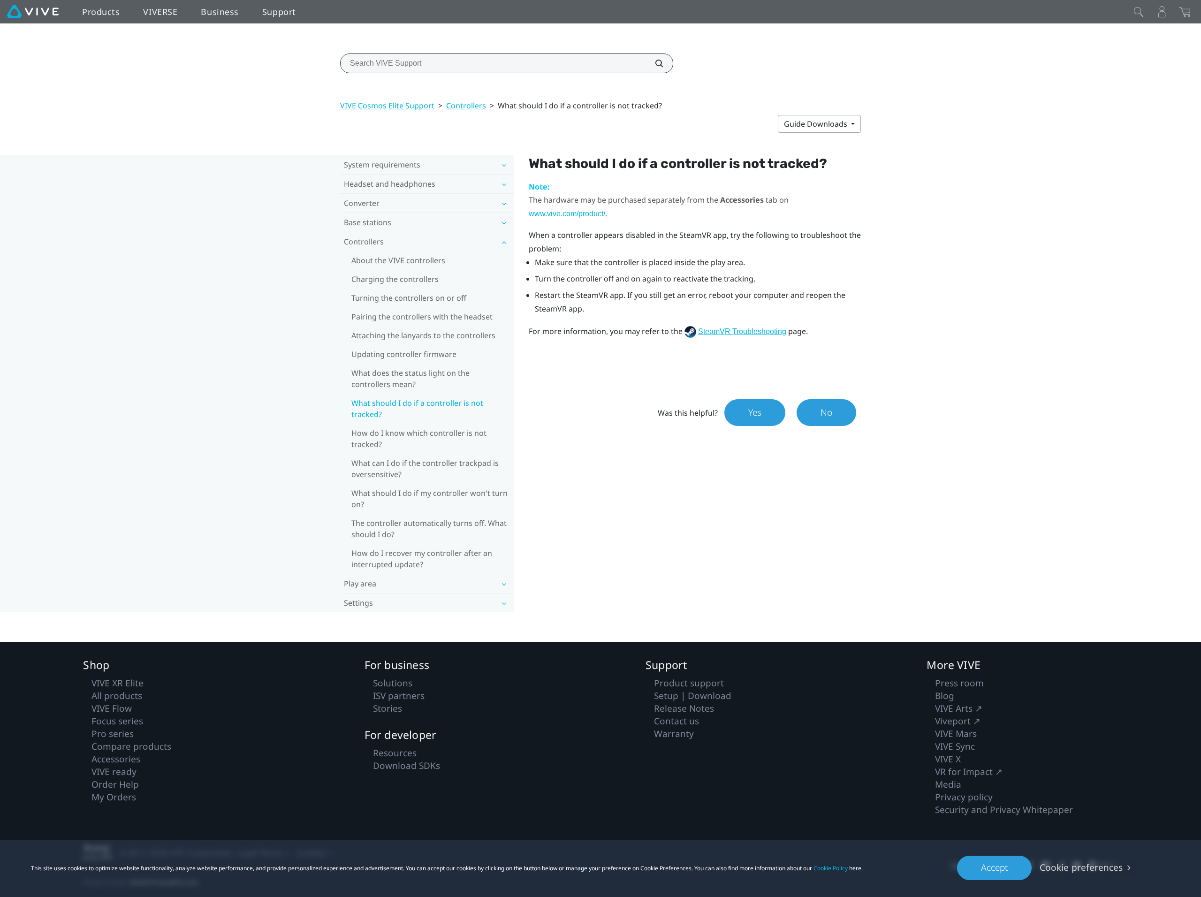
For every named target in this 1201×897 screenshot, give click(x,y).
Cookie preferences (1081, 867)
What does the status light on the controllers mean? (410, 378)
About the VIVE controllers (398, 260)
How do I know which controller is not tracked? (418, 438)
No (826, 412)
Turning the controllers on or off (408, 298)
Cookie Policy (830, 868)
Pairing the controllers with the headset (422, 317)
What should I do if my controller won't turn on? (429, 498)
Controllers (466, 105)
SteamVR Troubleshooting (742, 331)
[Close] (1138, 11)
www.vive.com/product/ (567, 214)
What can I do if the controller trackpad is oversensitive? (425, 468)
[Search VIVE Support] (654, 63)
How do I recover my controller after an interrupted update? (421, 559)
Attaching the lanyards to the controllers (423, 335)
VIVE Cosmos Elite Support (387, 105)
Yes (754, 412)
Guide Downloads (816, 124)
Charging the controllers (395, 279)
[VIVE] (33, 12)
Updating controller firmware (403, 354)
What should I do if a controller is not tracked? (417, 408)
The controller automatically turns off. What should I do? (429, 529)
